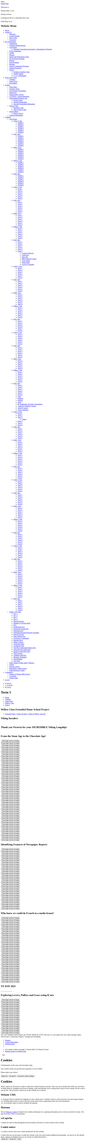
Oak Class (16, 134)
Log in (7, 680)
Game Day (25, 255)
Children (8, 117)
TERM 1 (21, 123)
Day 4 (15, 619)
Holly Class (17, 147)
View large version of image (10, 741)
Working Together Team (21, 72)
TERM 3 (21, 127)
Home (7, 30)
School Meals (13, 111)
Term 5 (20, 196)
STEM (11, 665)
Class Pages (13, 119)
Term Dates (13, 87)
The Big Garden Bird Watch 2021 (24, 648)
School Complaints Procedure (19, 66)
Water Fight (26, 262)
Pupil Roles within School (18, 668)
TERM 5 (21, 130)
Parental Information (20, 102)
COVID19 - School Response (19, 96)
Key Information (10, 42)
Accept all (12, 1076)
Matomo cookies (11, 1112)
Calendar (12, 79)
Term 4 (20, 195)
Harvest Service (18, 621)
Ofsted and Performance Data (19, 57)
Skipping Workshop (20, 657)
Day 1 (15, 614)
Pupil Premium (14, 62)
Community (9, 672)
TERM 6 (21, 132)
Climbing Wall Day (19, 655)
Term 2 (20, 191)
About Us (8, 32)
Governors (12, 676)
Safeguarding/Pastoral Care (18, 98)
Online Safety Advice (16, 94)
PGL (15, 625)
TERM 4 (21, 128)
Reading (12, 64)
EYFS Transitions (15, 51)
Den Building (17, 659)
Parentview (13, 93)
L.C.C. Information (19, 76)
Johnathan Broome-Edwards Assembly (26, 633)
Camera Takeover (28, 253)
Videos (24, 419)
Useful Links (13, 678)
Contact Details (14, 36)
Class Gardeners (23, 410)
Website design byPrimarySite (15, 1051)
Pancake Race (18, 640)
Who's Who (13, 38)
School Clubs (13, 106)
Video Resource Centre (17, 670)
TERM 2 (21, 125)
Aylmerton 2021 (18, 646)
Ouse (19, 397)
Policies (11, 60)
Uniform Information (16, 115)
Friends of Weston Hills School (19, 674)
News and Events (11, 77)
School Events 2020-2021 (22, 650)
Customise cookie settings (26, 1076)
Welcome (12, 34)
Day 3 (15, 617)
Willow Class (17, 161)
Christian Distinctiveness (17, 45)
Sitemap (7, 1040)
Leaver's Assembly (28, 264)
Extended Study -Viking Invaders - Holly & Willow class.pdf (25, 714)
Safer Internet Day (19, 636)
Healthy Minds (18, 74)
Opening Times (14, 89)
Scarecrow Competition (21, 638)
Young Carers (18, 100)
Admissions (13, 43)
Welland (20, 398)
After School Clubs (19, 110)
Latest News (13, 81)
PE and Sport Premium (16, 59)
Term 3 (20, 193)
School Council (23, 408)
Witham (20, 400)
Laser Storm (26, 261)
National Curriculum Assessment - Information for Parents (32, 49)
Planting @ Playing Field (21, 623)
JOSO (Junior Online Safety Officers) (21, 663)
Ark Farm (16, 661)
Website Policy (10, 1044)
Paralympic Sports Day (21, 629)
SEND (11, 70)
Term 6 (20, 198)
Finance (11, 55)
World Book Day (19, 627)
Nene (19, 402)
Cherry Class (17, 121)
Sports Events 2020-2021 (21, 651)
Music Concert (18, 642)
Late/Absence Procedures (17, 91)
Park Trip (25, 257)
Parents (7, 85)
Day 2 (15, 616)
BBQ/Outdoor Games (29, 259)
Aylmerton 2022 (18, 644)
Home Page (5, 4)
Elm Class (16, 174)
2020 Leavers (17, 653)
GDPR (11, 53)
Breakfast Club (18, 108)
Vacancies (12, 40)
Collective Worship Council (27, 406)
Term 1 (20, 189)
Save (19, 1139)
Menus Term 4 (18, 113)
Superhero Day (18, 631)
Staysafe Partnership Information (24, 104)
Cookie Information (11, 1042)
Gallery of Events (15, 612)
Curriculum (13, 47)
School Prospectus (15, 68)
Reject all (4, 1076)
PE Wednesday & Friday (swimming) (30, 404)
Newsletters (13, 83)
